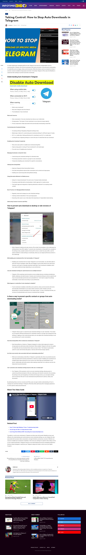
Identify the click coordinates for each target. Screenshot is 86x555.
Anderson (10, 25)
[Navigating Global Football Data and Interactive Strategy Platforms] (18, 487)
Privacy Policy (5, 1)
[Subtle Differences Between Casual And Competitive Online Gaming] (45, 487)
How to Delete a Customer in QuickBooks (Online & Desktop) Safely (47, 519)
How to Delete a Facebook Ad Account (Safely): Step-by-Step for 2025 (46, 536)
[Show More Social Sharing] (80, 25)
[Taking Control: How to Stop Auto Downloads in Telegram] (31, 45)
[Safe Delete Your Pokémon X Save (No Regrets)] (8, 535)
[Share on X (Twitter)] (71, 25)
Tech (69, 5)
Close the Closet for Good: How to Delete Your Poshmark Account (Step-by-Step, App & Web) (75, 43)
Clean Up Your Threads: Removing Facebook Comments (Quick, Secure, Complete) (75, 62)
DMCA (16, 1)
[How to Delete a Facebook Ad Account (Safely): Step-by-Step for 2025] (34, 536)
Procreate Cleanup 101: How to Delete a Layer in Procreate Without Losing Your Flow (20, 527)
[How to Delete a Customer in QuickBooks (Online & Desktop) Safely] (34, 519)
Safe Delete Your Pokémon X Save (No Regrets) (19, 534)
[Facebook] (2, 69)
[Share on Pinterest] (73, 25)
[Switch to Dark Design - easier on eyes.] (81, 1)
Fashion (51, 5)
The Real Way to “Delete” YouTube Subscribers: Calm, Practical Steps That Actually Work (46, 527)
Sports (64, 5)
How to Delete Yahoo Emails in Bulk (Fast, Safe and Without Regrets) (75, 34)
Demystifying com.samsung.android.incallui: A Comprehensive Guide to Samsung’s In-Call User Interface (18, 460)
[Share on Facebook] (69, 25)
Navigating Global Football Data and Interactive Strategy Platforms (15, 498)
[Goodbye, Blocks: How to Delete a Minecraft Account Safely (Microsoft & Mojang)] (8, 519)
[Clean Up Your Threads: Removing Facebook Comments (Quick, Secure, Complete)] (65, 62)
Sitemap (20, 1)
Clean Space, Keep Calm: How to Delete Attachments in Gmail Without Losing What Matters (75, 53)
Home (30, 5)
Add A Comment (31, 503)
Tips (73, 5)
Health (58, 5)
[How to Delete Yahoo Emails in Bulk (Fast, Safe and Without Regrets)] (65, 34)
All (6, 13)
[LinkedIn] (2, 75)
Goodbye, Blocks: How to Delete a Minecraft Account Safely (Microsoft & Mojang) (20, 519)
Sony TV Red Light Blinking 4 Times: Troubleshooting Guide (24, 427)
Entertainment (43, 5)
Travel (78, 5)
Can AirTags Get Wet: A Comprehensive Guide (21, 429)
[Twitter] (2, 72)
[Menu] (83, 1)
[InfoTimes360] (14, 6)
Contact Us (11, 1)
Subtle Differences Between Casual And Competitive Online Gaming (44, 498)
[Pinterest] (2, 78)
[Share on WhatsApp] (77, 25)
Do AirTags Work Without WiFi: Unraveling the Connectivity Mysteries (26, 431)
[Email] (2, 81)
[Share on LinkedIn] (75, 25)
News (35, 5)
